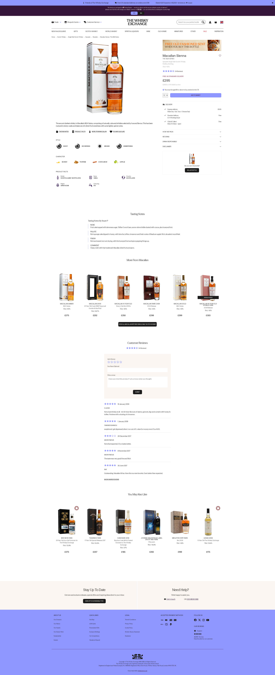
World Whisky (111, 31)
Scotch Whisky (92, 31)
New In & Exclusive (59, 31)
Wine (148, 31)
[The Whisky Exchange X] (199, 620)
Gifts (76, 31)
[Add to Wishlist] (220, 56)
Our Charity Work (58, 632)
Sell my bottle (192, 170)
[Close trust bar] (272, 3)
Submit (137, 392)
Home (53, 37)
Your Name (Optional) (113, 366)
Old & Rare (162, 31)
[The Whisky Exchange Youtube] (207, 620)
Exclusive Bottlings (94, 632)
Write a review (111, 375)
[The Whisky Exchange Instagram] (203, 620)
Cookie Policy (129, 628)
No (141, 13)
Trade (56, 22)
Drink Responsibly (170, 142)
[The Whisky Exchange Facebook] (195, 620)
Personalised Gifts (94, 628)
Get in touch (171, 599)
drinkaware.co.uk (142, 671)
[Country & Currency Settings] (221, 22)
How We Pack (168, 132)
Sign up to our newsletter (94, 601)
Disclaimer (167, 146)
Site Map (91, 619)
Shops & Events (73, 22)
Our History (57, 624)
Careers (56, 640)
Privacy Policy (129, 624)
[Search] (203, 22)
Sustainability (57, 636)
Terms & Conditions (130, 619)
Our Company (58, 619)
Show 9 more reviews (111, 479)
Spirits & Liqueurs (132, 31)
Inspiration (219, 31)
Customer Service (93, 22)
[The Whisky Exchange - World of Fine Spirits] (137, 22)
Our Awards (57, 628)
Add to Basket (196, 95)
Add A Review (111, 359)
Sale (205, 31)
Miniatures (178, 31)
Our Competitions (94, 636)
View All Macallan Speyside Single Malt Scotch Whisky (137, 324)
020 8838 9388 (192, 599)
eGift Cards (92, 624)
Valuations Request (94, 640)
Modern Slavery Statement (132, 632)
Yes (134, 13)
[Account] (210, 22)
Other (193, 31)
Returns (166, 137)
